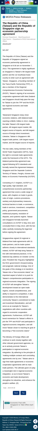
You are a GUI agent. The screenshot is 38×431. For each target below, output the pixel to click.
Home (8, 8)
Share (35, 421)
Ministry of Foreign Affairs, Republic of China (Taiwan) (19, 2)
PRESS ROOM (18, 8)
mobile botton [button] (2, 2)
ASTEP (11, 10)
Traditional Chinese (35, 2)
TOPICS (28, 8)
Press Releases (22, 10)
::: (3, 411)
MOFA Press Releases (16, 12)
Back (16, 393)
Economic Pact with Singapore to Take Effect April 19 (21, 405)
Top (23, 393)
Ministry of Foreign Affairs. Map (26, 425)
